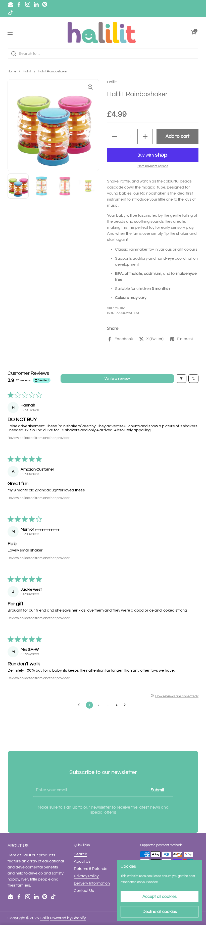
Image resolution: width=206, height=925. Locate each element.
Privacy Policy (86, 876)
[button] (114, 136)
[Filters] (181, 378)
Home (12, 71)
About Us (82, 861)
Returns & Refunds (90, 869)
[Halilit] (102, 32)
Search (80, 854)
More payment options (152, 166)
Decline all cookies (159, 911)
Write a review (117, 379)
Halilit (27, 71)
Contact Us (84, 891)
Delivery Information (92, 883)
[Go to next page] (126, 705)
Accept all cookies (159, 896)
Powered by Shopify (68, 918)
